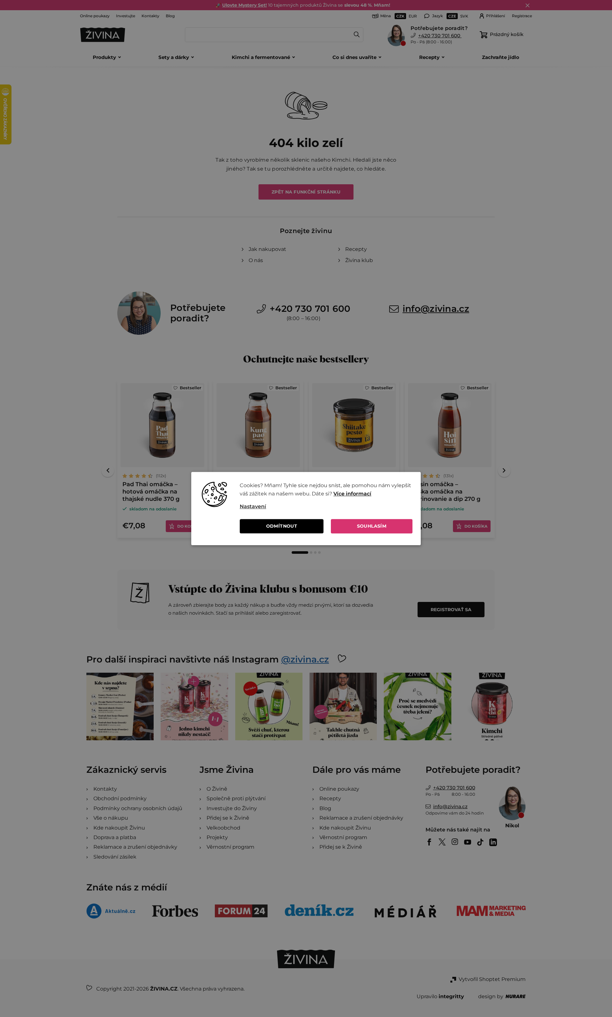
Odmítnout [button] (281, 526)
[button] (326, 506)
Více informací (352, 494)
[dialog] (306, 508)
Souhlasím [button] (372, 526)
